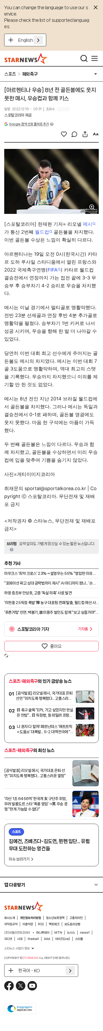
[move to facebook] (9, 985)
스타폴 (79, 939)
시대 (19, 939)
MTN (58, 932)
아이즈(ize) (62, 939)
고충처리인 (76, 917)
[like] (64, 134)
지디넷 (8, 939)
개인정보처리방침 (30, 917)
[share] (85, 134)
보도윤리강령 (72, 924)
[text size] (95, 134)
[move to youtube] (32, 985)
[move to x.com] (20, 985)
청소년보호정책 (55, 917)
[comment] (74, 134)
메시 (87, 224)
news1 (85, 932)
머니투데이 (42, 932)
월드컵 (42, 232)
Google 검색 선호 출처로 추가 (29, 124)
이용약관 (27, 924)
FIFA (53, 270)
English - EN (30, 40)
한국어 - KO (29, 970)
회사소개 (9, 917)
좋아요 (56, 646)
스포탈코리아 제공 (18, 115)
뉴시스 (71, 932)
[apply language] (38, 40)
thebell (33, 939)
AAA (47, 939)
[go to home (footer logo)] (24, 906)
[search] (84, 58)
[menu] (94, 58)
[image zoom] (92, 207)
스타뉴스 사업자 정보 (17, 948)
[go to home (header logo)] (26, 58)
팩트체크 (54, 924)
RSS (41, 924)
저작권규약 (10, 924)
